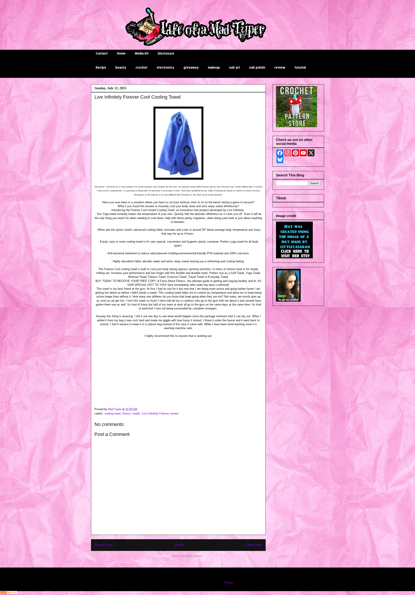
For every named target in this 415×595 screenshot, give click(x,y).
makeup (214, 67)
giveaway (191, 67)
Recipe (101, 67)
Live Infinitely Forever (155, 413)
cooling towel (112, 413)
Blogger (229, 582)
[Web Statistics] (8, 593)
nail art (234, 67)
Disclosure (166, 53)
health (136, 413)
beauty (120, 67)
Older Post (254, 545)
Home (121, 53)
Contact (102, 53)
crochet (141, 67)
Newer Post (103, 545)
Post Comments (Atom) (187, 556)
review (280, 67)
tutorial (300, 67)
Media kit (141, 53)
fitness (126, 413)
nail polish (257, 67)
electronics (165, 67)
